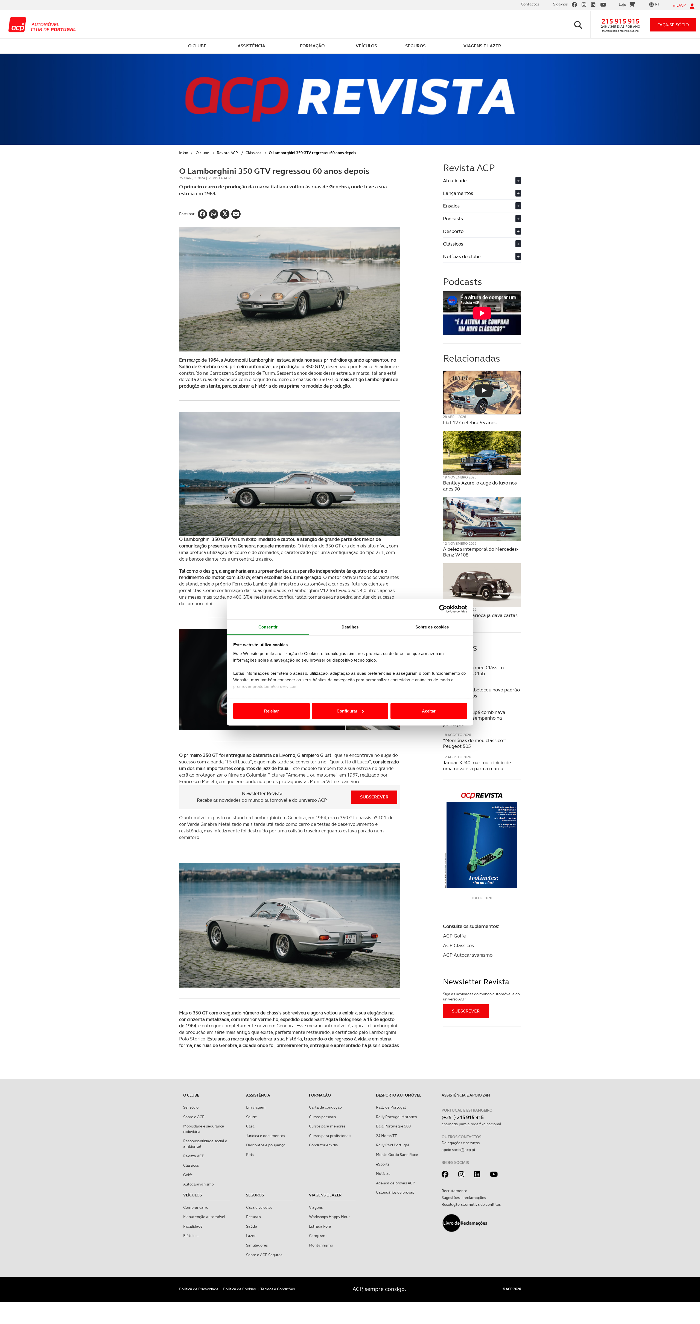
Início (183, 152)
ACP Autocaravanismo (467, 955)
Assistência (258, 1095)
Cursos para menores (327, 1126)
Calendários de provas (395, 1192)
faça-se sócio (673, 25)
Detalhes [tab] (350, 626)
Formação (320, 1095)
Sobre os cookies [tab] (432, 626)
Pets (250, 1154)
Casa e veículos (259, 1207)
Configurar (347, 711)
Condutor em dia (323, 1145)
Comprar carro (195, 1207)
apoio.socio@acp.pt (459, 1149)
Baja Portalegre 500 (393, 1126)
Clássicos (253, 152)
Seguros (255, 1195)
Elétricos (190, 1235)
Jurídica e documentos (265, 1135)
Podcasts (481, 218)
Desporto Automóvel (398, 1095)
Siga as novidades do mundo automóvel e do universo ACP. (481, 996)
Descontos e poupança (265, 1145)
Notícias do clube (481, 256)
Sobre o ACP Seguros (264, 1254)
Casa (250, 1126)
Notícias (383, 1173)
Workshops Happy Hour (329, 1216)
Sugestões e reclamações (464, 1197)
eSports (382, 1164)
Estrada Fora (320, 1226)
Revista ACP (227, 152)
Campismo (318, 1235)
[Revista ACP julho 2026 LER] (482, 840)
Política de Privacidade (198, 1288)
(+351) (463, 1117)
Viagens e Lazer (325, 1195)
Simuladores (257, 1245)
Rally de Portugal (391, 1107)
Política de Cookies (239, 1288)
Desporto (481, 231)
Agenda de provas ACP (395, 1183)
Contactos (530, 4)
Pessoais (253, 1216)
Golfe (188, 1174)
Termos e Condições (277, 1288)
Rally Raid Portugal (392, 1145)
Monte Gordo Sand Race (397, 1154)
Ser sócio (191, 1107)
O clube (202, 152)
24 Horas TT (386, 1135)
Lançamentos (481, 193)
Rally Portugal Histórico (396, 1116)
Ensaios (481, 206)
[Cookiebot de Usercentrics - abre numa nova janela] (443, 609)
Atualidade (481, 180)
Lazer (251, 1235)
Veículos (192, 1195)
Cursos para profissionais (330, 1135)
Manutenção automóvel (204, 1216)
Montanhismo (321, 1245)
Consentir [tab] (268, 626)
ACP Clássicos (458, 945)
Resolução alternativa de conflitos (471, 1204)
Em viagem (256, 1107)
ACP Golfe (454, 936)
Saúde (251, 1116)
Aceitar (429, 711)
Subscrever (374, 797)
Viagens (316, 1207)
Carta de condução (325, 1107)
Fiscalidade (193, 1226)
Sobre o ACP (194, 1116)
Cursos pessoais (322, 1116)
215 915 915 (620, 21)
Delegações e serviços (461, 1142)
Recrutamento (454, 1190)
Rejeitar (271, 711)
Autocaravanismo (198, 1184)
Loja (622, 4)
